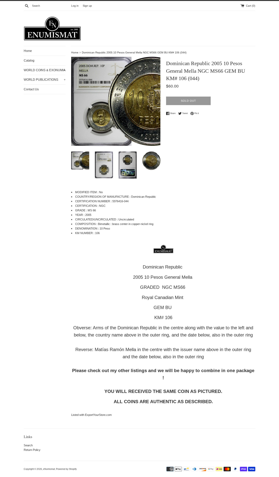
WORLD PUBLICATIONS (44, 79)
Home (28, 50)
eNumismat (49, 469)
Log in (75, 5)
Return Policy (32, 449)
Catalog (29, 60)
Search (28, 445)
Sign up (87, 5)
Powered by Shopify (66, 469)
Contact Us (31, 89)
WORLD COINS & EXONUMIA (44, 70)
